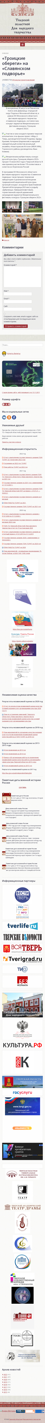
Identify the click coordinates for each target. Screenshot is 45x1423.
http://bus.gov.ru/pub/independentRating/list (17, 773)
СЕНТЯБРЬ (22, 787)
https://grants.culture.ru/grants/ (22, 641)
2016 (5, 1390)
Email (6, 298)
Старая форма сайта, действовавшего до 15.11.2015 (21, 392)
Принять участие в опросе (11, 442)
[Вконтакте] (4, 417)
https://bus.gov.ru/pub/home (22, 629)
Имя (6, 291)
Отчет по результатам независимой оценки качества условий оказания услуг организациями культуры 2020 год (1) (22, 708)
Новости (6, 240)
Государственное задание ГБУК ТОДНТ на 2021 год (22, 506)
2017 (5, 1387)
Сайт (6, 306)
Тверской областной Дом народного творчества (25, 1419)
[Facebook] (14, 417)
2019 (5, 1382)
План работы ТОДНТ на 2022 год (15, 467)
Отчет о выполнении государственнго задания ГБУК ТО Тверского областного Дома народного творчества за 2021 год (22, 477)
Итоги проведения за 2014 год (15, 754)
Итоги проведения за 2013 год (15, 750)
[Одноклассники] (9, 417)
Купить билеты (13, 353)
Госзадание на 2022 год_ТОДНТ (15, 463)
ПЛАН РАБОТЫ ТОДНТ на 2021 (15, 503)
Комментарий (10, 265)
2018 (5, 1385)
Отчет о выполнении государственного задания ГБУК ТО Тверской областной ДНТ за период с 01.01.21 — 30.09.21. (22, 491)
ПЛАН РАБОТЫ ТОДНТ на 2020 (15, 547)
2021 (5, 1377)
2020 (5, 1379)
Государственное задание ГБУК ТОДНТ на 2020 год (22, 544)
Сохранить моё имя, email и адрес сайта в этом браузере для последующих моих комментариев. (21, 319)
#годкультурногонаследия (23, 80)
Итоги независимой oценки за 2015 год (18, 766)
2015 (5, 1392)
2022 (5, 1375)
